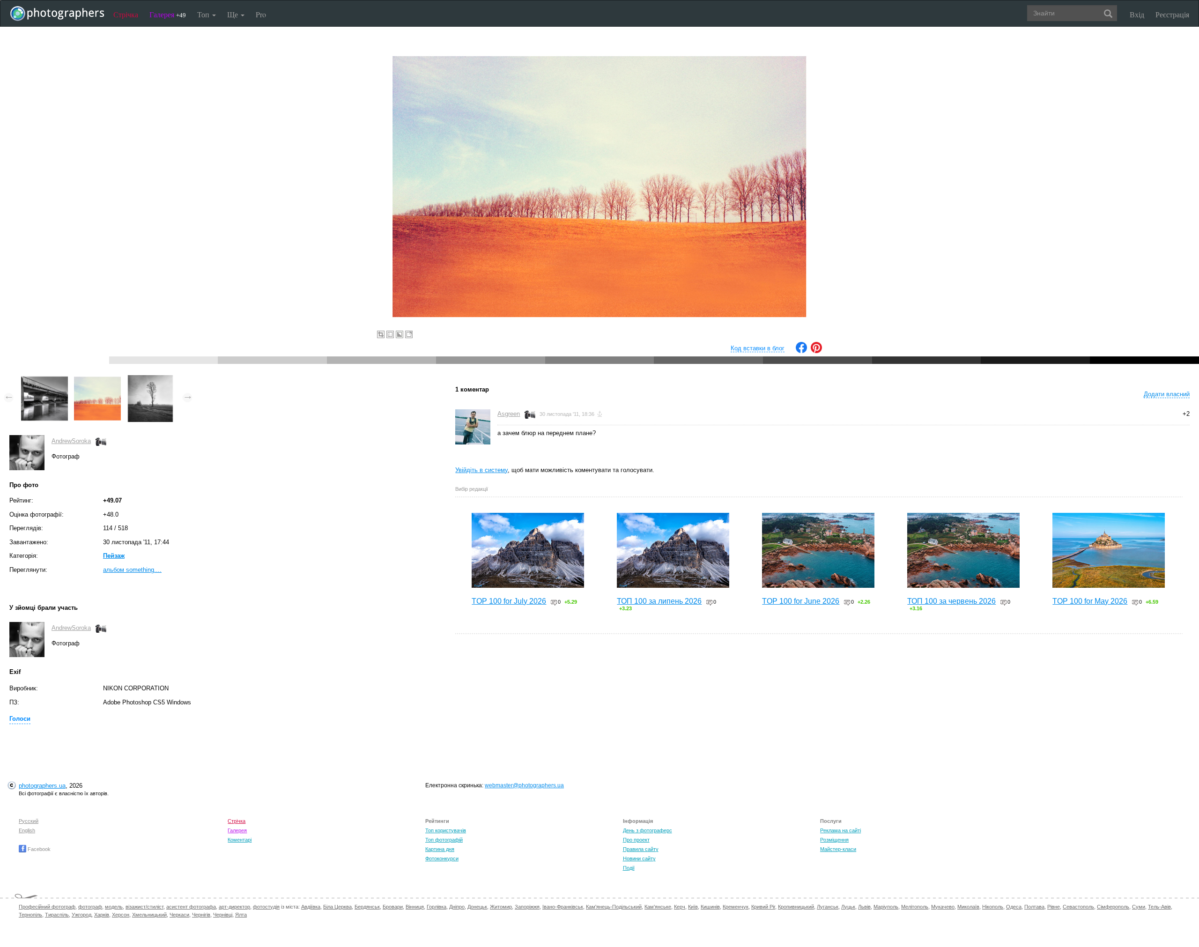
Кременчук (735, 907)
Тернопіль (30, 914)
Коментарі (240, 840)
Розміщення (834, 840)
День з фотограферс (647, 830)
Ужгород (81, 914)
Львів (864, 907)
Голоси (19, 718)
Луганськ (827, 907)
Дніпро (457, 907)
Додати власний (1167, 394)
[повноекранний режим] (409, 334)
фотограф (90, 907)
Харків (101, 914)
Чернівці (222, 914)
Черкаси (179, 914)
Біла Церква (337, 907)
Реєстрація (1172, 14)
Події (629, 868)
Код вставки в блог (758, 348)
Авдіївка (310, 907)
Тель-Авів (1159, 907)
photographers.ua (42, 785)
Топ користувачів (445, 830)
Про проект (636, 840)
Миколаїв (968, 907)
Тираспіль (57, 914)
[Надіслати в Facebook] (801, 351)
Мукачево (943, 907)
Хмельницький (149, 914)
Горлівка (436, 907)
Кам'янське (657, 907)
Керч (679, 907)
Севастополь (1078, 907)
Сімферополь (1113, 907)
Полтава (1034, 907)
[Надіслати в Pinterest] (816, 351)
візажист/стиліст (144, 907)
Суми (1138, 907)
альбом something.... (132, 569)
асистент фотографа (191, 907)
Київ (693, 907)
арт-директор (234, 907)
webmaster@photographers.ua (524, 785)
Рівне (1053, 907)
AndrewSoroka (71, 440)
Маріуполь (885, 907)
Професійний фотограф (47, 907)
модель (114, 907)
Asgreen (508, 413)
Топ (204, 14)
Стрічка (125, 14)
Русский (28, 821)
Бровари (393, 907)
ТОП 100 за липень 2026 (659, 601)
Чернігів (201, 914)
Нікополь (992, 907)
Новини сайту (639, 858)
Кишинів (710, 907)
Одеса (1013, 907)
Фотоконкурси (442, 858)
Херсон (120, 914)
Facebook (38, 849)
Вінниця (415, 907)
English (27, 830)
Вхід (1137, 14)
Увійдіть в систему (481, 470)
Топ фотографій (444, 840)
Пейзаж (114, 555)
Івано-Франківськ (562, 907)
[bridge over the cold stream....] (44, 379)
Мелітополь (914, 907)
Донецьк (477, 907)
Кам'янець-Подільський (614, 907)
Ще (233, 14)
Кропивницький (796, 907)
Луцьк (848, 907)
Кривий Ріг (763, 907)
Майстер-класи (838, 849)
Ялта (241, 914)
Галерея (167, 14)
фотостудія (266, 907)
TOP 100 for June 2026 (800, 601)
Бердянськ (367, 907)
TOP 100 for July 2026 (509, 601)
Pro (261, 14)
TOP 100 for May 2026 (1089, 601)
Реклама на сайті (840, 830)
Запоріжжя (527, 907)
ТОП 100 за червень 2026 (951, 601)
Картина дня (439, 849)
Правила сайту (641, 849)
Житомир (501, 907)
